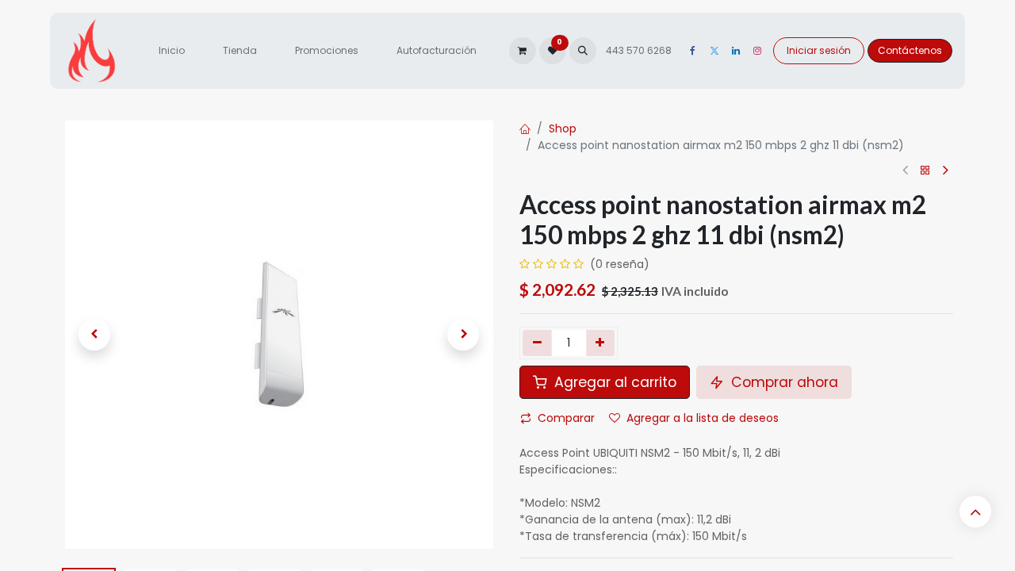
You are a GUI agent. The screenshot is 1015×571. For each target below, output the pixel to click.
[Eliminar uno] (537, 342)
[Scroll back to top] (975, 511)
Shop (562, 128)
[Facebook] (693, 50)
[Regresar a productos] (925, 171)
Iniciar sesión (819, 50)
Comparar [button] (566, 418)
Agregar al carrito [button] (613, 382)
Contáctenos (910, 50)
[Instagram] (757, 50)
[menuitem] (172, 50)
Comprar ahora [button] (782, 382)
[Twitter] (714, 50)
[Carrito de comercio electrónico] (522, 50)
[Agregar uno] (600, 342)
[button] (582, 50)
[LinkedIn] (735, 50)
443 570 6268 (640, 50)
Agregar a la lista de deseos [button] (702, 418)
